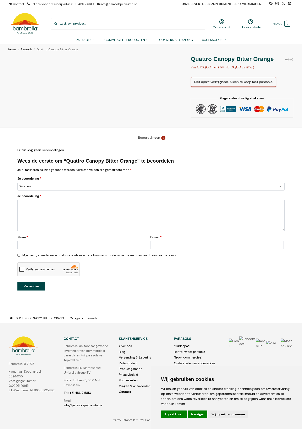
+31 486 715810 (80, 393)
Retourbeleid (128, 363)
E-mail (155, 237)
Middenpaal (182, 346)
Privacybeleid (128, 375)
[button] (281, 23)
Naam (22, 237)
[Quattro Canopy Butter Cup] (287, 59)
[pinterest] (290, 4)
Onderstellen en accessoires (194, 363)
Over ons (125, 346)
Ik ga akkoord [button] (173, 414)
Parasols (26, 49)
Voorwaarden (128, 380)
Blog (122, 352)
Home (12, 49)
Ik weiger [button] (197, 414)
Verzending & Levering (135, 357)
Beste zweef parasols (189, 352)
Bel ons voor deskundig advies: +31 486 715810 (62, 4)
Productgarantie (130, 369)
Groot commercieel (188, 357)
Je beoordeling (29, 178)
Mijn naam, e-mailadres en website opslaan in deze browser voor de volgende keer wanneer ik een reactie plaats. (99, 255)
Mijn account (221, 27)
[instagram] (278, 4)
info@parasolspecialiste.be (118, 4)
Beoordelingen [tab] (151, 137)
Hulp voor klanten (251, 27)
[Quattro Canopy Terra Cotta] (291, 59)
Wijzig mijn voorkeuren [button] (228, 414)
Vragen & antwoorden (134, 386)
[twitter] (285, 4)
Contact (18, 4)
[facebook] (272, 4)
